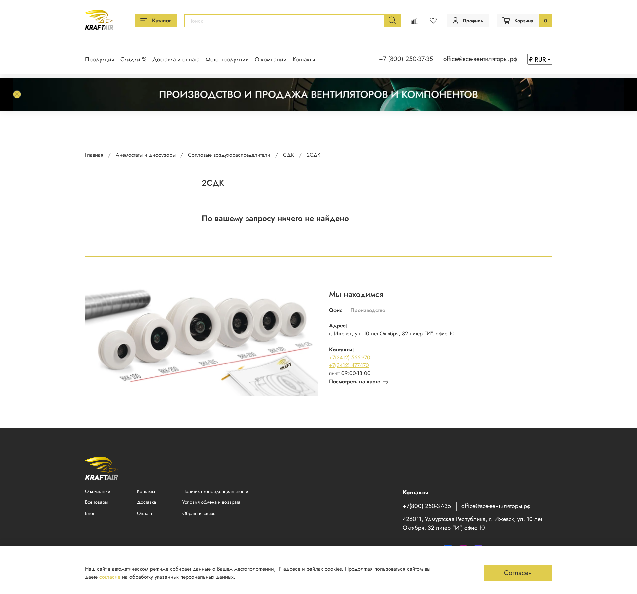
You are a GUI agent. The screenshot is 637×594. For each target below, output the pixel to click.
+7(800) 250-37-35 (427, 506)
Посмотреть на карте (354, 381)
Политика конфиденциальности (215, 491)
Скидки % (133, 59)
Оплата (144, 513)
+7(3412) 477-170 (349, 365)
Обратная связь (198, 513)
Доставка (146, 502)
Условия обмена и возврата (211, 502)
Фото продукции (227, 59)
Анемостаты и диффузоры (146, 155)
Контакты (304, 59)
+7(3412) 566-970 (349, 357)
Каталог (161, 20)
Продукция (99, 59)
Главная (94, 155)
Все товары (96, 502)
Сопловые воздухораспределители (229, 155)
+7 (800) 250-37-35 (406, 58)
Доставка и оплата (176, 59)
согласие (109, 577)
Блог (90, 513)
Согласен (518, 573)
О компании (271, 59)
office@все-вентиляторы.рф (480, 58)
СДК (288, 155)
